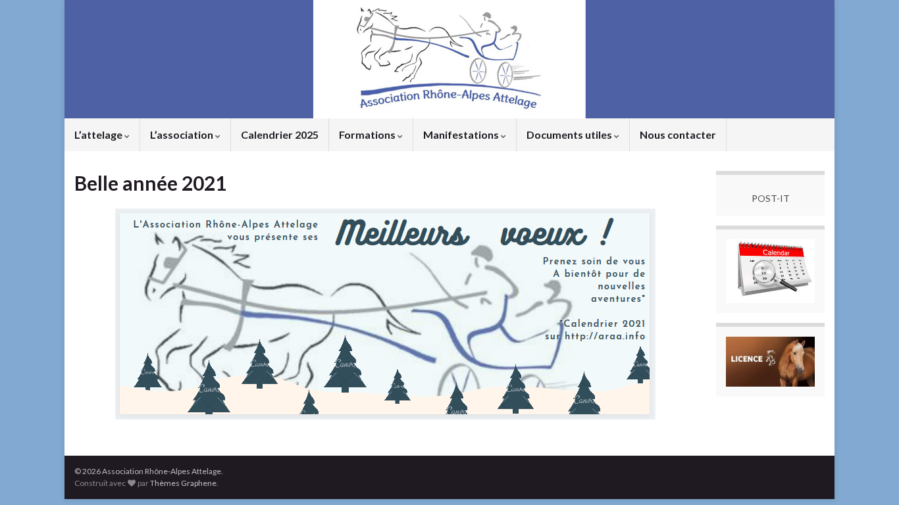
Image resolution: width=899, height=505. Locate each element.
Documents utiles (570, 134)
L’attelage (99, 134)
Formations (368, 134)
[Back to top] (869, 475)
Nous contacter (678, 134)
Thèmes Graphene (183, 483)
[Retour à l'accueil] (449, 59)
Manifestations (462, 134)
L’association (182, 134)
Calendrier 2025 (280, 134)
